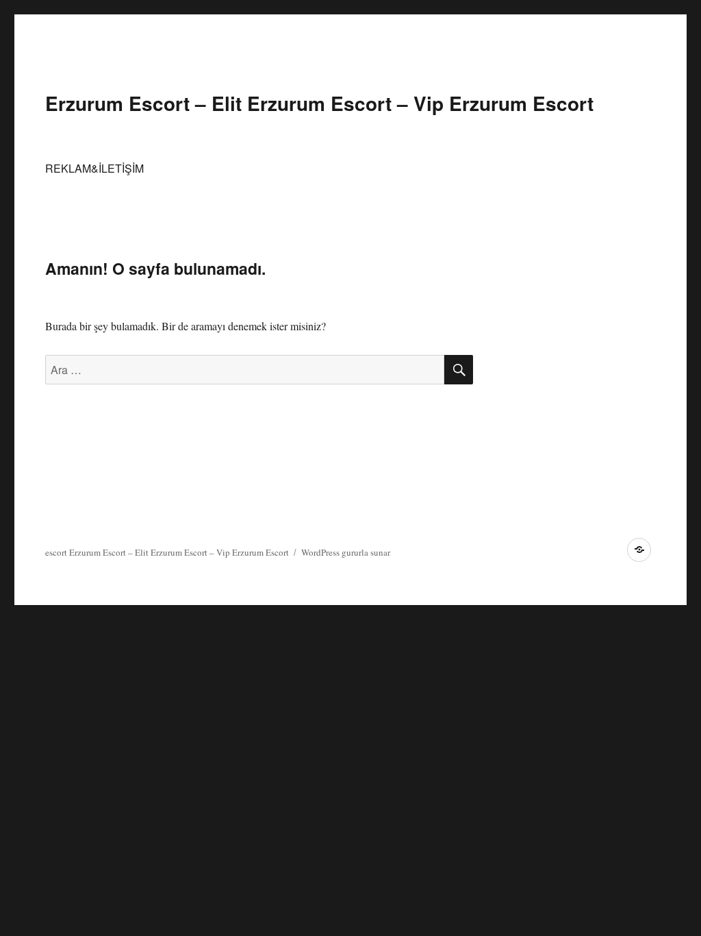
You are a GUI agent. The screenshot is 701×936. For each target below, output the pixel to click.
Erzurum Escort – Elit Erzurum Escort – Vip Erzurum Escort (319, 103)
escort (56, 552)
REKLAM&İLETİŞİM (94, 168)
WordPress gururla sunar (345, 552)
